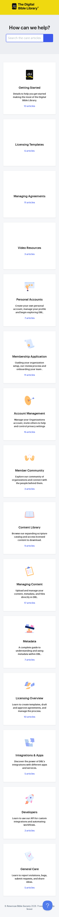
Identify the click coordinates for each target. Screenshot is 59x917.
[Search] (48, 38)
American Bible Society (19, 906)
